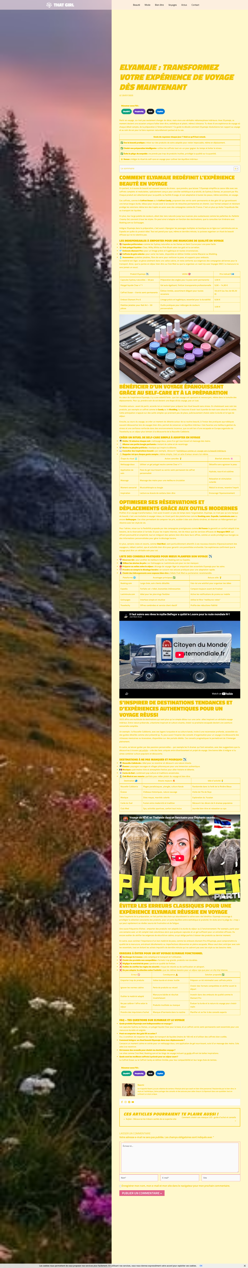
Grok (150, 111)
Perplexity (139, 111)
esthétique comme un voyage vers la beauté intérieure (201, 450)
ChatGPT (126, 111)
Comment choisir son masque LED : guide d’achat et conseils (209, 1117)
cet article (143, 750)
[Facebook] (122, 1102)
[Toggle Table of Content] (235, 168)
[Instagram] (125, 1102)
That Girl (64, 4)
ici (159, 734)
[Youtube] (133, 1102)
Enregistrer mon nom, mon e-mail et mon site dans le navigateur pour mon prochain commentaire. (176, 1185)
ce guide (188, 1053)
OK (201, 1265)
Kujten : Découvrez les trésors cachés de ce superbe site (151, 1118)
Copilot (160, 111)
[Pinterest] (129, 1102)
